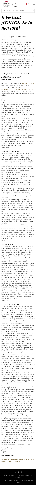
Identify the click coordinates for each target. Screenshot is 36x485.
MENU (30, 4)
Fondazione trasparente (25, 480)
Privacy (18, 482)
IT (13, 472)
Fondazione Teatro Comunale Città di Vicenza (17, 89)
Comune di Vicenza (27, 83)
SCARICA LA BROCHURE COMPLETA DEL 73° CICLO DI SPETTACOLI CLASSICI (17, 460)
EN (15, 472)
